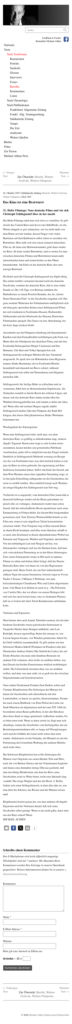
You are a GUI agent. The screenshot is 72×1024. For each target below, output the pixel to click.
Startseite (9, 45)
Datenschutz (63, 1014)
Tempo (14, 123)
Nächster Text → (64, 174)
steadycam (16, 133)
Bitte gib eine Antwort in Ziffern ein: (23, 951)
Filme (7, 146)
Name (7, 917)
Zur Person (10, 151)
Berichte (14, 86)
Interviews (16, 77)
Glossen (14, 73)
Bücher (8, 142)
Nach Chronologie (17, 100)
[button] (6, 828)
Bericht (39, 177)
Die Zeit (14, 128)
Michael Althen (36, 1014)
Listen (13, 96)
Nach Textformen (17, 54)
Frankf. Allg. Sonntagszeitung (27, 114)
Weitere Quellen (19, 137)
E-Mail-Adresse (12, 929)
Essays (13, 82)
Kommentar (9, 883)
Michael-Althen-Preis (16, 156)
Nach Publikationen (18, 105)
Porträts (14, 63)
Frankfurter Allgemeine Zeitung (28, 110)
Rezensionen (17, 59)
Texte (7, 49)
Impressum (50, 1014)
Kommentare (17, 91)
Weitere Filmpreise (41, 180)
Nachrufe (15, 68)
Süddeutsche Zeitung (22, 119)
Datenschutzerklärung (15, 874)
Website (7, 941)
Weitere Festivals (59, 192)
